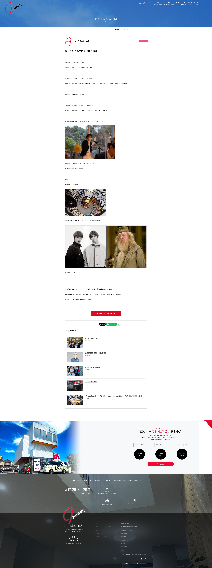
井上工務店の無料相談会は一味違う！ (129, 526)
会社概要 (123, 543)
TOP (123, 554)
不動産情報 (123, 536)
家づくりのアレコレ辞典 (129, 29)
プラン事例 (98, 540)
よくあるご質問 (124, 540)
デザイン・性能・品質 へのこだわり (104, 526)
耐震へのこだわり (100, 530)
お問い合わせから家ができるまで (103, 533)
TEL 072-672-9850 (69, 531)
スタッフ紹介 (124, 546)
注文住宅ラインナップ (101, 536)
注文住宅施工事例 (125, 523)
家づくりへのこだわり (101, 523)
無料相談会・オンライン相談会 (139, 554)
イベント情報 (124, 533)
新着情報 (128, 554)
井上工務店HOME (117, 29)
